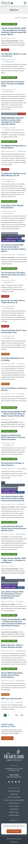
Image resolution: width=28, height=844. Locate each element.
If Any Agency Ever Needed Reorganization (12, 207)
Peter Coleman (21, 534)
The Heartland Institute (7, 3)
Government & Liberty (9, 240)
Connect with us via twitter (12, 781)
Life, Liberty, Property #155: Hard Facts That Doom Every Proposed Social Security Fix (12, 499)
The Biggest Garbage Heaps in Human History (13, 147)
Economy (21, 240)
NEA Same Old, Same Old (11, 699)
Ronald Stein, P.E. (9, 91)
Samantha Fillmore (19, 130)
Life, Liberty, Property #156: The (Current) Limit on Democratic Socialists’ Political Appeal (13, 248)
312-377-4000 (14, 775)
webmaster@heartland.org (14, 777)
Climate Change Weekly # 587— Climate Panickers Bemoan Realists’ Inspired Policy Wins (13, 414)
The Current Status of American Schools (14, 389)
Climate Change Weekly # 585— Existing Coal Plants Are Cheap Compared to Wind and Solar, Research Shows (13, 623)
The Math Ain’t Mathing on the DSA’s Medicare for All (13, 175)
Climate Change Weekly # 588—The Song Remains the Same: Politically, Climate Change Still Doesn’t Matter (13, 31)
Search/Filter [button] (20, 18)
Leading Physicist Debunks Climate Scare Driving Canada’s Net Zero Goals (13, 528)
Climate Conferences (14, 803)
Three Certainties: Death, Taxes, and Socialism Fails (14, 331)
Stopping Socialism (14, 815)
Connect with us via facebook (9, 781)
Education (5, 354)
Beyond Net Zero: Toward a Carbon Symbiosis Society (12, 646)
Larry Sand (21, 364)
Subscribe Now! (7, 738)
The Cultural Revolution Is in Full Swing (12, 359)
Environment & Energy (9, 24)
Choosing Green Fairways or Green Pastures (12, 464)
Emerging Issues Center (9, 113)
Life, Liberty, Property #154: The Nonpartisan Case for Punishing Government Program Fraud (12, 595)
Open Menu (25, 3)
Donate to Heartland (14, 831)
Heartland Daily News (14, 791)
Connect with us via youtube (15, 781)
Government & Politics (13, 238)
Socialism (5, 49)
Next (22, 715)
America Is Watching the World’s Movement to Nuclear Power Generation (13, 437)
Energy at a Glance (14, 812)
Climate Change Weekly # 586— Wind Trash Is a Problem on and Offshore (13, 560)
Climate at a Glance (14, 806)
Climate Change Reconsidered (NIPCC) (14, 800)
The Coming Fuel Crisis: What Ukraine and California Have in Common (13, 275)
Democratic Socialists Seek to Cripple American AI (13, 302)
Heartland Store (14, 794)
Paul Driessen (22, 151)
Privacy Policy (14, 841)
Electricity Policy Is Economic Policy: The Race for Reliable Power (13, 84)
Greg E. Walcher (9, 213)
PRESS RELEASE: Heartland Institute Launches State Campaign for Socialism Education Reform (12, 121)
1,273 (16, 715)
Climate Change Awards (14, 797)
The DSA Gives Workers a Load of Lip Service (13, 55)
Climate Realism (14, 809)
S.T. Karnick (22, 254)
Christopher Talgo (9, 61)
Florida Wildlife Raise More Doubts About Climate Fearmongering (12, 675)
